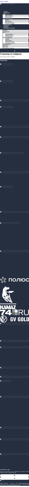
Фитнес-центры (10, 22)
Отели (7, 20)
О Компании (6, 12)
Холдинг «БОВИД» (4, 1)
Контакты (5, 45)
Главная (5, 30)
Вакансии (5, 46)
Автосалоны (9, 36)
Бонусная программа (9, 28)
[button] (14, 50)
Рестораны (8, 21)
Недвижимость (7, 44)
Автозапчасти (9, 16)
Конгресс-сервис (10, 43)
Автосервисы (9, 15)
